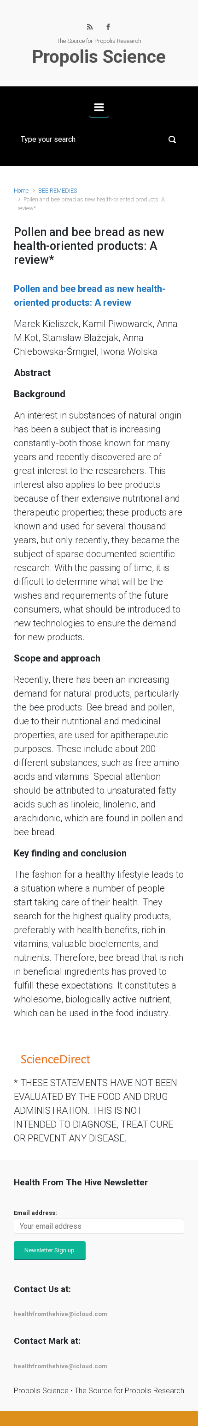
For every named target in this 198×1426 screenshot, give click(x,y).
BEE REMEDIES (57, 190)
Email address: (35, 1212)
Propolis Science (99, 56)
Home (21, 190)
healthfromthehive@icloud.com (60, 1314)
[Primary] (99, 107)
